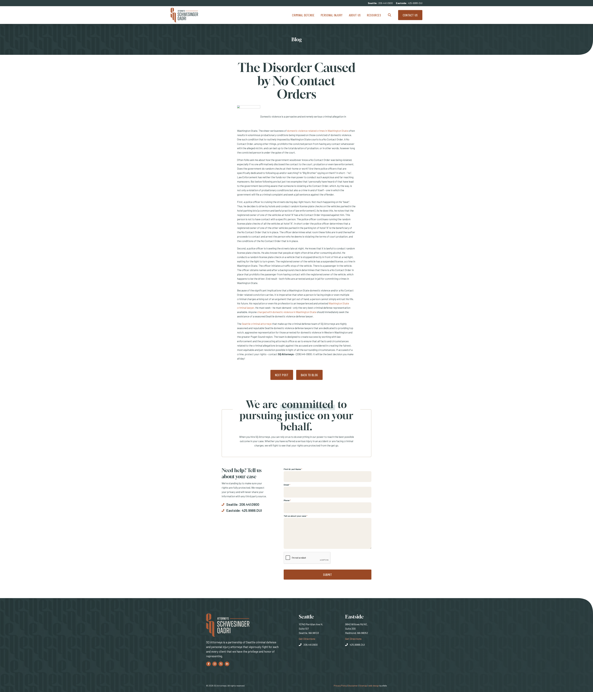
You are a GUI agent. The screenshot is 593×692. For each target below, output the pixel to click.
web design (373, 685)
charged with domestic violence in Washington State (286, 311)
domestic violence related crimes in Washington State (317, 130)
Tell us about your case (295, 516)
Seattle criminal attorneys (257, 323)
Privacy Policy (340, 685)
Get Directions (307, 638)
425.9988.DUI (252, 510)
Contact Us (410, 15)
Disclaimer (353, 685)
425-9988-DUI (415, 3)
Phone (287, 500)
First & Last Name (293, 469)
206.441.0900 (249, 504)
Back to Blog (309, 375)
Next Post (281, 375)
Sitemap (363, 685)
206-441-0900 (385, 3)
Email (287, 485)
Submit (327, 574)
